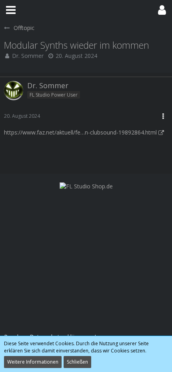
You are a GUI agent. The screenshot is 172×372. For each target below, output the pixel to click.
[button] (11, 10)
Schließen (77, 361)
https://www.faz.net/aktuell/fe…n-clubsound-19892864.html (80, 132)
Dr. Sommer (28, 55)
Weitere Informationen (32, 361)
